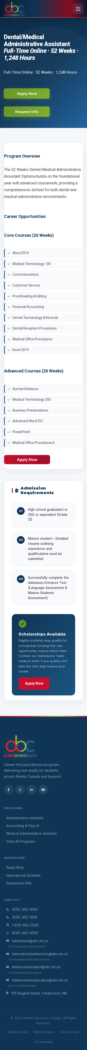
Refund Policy (44, 1032)
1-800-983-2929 (25, 925)
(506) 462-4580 (25, 909)
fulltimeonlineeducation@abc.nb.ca (39, 980)
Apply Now (34, 683)
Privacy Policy (18, 1032)
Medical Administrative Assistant (31, 833)
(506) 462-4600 (25, 933)
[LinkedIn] (31, 789)
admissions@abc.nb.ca (30, 941)
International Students (23, 875)
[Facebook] (8, 789)
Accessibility (43, 1042)
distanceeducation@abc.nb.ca (36, 967)
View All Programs (20, 841)
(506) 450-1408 (24, 917)
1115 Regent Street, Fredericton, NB (39, 993)
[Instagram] (20, 789)
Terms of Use (69, 1032)
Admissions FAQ (18, 883)
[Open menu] (78, 9)
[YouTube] (43, 789)
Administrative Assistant (24, 818)
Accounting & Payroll (22, 826)
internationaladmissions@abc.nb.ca (39, 954)
